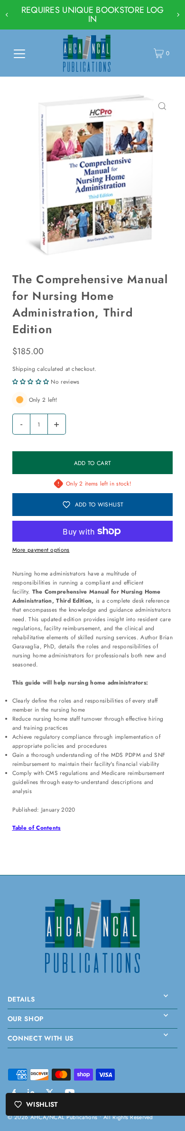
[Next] (178, 15)
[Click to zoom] (162, 106)
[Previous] (7, 15)
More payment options (41, 550)
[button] (30, 381)
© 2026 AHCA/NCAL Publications (53, 1117)
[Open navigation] (19, 53)
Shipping (23, 369)
